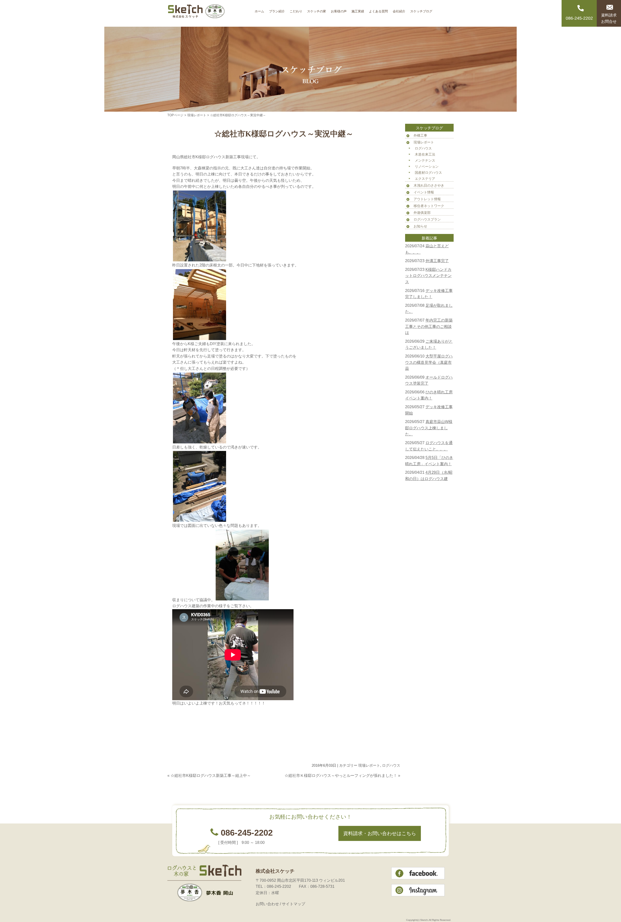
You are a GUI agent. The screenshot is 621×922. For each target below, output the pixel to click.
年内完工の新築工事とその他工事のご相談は (429, 326)
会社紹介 (399, 9)
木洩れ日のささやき (429, 185)
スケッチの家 (316, 9)
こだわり (296, 9)
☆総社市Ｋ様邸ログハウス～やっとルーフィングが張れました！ (341, 775)
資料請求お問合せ (609, 18)
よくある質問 (378, 9)
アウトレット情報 (427, 199)
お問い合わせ (267, 904)
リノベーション (427, 166)
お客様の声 (339, 9)
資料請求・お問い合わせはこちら (379, 833)
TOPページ (175, 115)
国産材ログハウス (428, 172)
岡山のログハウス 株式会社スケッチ (209, 13)
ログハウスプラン (427, 219)
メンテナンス (425, 160)
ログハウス (391, 765)
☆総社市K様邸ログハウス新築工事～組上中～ (211, 775)
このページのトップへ (388, 785)
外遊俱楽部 (422, 213)
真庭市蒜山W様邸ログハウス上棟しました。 (428, 428)
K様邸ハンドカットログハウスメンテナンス (428, 275)
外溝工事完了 (437, 261)
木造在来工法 (425, 154)
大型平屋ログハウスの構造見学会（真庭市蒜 (429, 362)
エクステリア (425, 179)
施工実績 (357, 9)
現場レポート (196, 115)
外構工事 (420, 135)
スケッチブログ (421, 9)
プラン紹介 (277, 9)
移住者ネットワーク (429, 206)
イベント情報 (424, 192)
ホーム (259, 9)
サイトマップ (293, 904)
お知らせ (420, 226)
